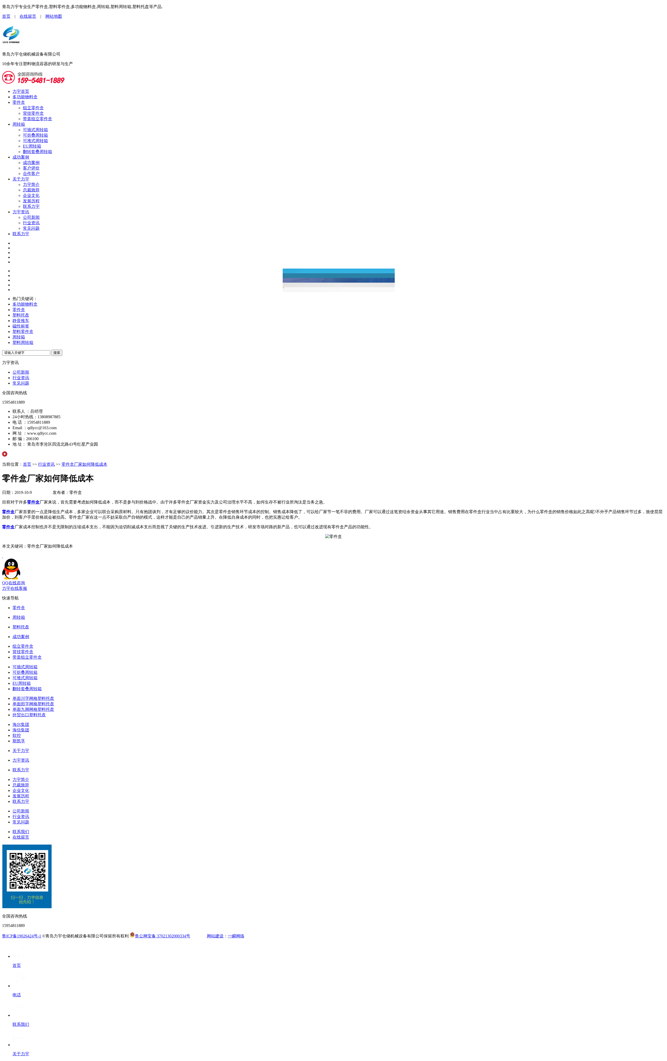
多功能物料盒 (25, 97)
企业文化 (31, 195)
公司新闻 (31, 217)
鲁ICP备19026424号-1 (21, 936)
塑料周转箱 (23, 342)
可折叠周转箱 (35, 135)
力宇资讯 (21, 212)
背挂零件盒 (33, 113)
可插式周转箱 (35, 130)
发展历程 (31, 201)
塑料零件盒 (23, 331)
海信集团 (21, 730)
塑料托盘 (21, 315)
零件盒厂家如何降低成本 (84, 464)
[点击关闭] (2, 556)
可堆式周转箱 (35, 140)
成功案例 (21, 157)
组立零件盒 (33, 108)
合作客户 (31, 173)
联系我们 (21, 831)
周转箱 (19, 124)
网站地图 (53, 16)
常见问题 (31, 228)
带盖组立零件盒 (37, 119)
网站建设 (215, 936)
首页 (6, 16)
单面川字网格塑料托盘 (33, 698)
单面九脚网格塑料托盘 (33, 709)
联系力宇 (31, 206)
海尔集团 (21, 724)
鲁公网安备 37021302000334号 (162, 936)
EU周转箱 (32, 146)
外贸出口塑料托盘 (29, 715)
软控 (17, 735)
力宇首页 (21, 91)
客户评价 (31, 168)
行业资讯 (31, 223)
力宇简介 (31, 184)
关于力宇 (21, 179)
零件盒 (19, 102)
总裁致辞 (31, 190)
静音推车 (21, 320)
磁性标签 (21, 326)
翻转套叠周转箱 (37, 151)
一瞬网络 (236, 936)
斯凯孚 (19, 741)
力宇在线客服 (14, 588)
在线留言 (28, 16)
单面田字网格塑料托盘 (33, 704)
